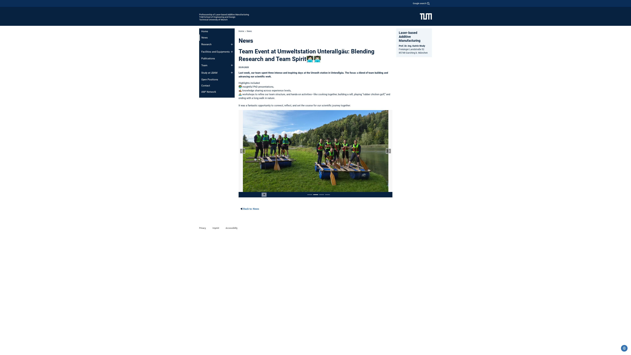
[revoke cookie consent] (624, 348)
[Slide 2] (315, 195)
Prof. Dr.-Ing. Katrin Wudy (412, 46)
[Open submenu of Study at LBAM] (232, 73)
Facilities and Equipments (215, 51)
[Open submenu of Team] (232, 65)
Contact (205, 85)
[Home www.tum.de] (426, 16)
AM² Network (208, 91)
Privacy (202, 228)
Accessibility (231, 228)
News (251, 208)
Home (204, 31)
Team (204, 65)
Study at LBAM (209, 72)
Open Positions (209, 79)
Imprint (215, 228)
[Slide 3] (321, 195)
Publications (208, 58)
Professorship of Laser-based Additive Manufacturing (224, 14)
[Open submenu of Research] (232, 44)
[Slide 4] (327, 195)
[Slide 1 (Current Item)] (309, 195)
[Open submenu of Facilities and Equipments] (232, 52)
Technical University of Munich (213, 19)
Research (206, 44)
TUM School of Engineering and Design (217, 17)
